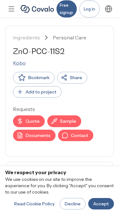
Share (76, 77)
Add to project (41, 92)
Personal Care (69, 37)
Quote (33, 121)
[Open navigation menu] (11, 9)
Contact (79, 135)
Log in (89, 8)
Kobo (19, 63)
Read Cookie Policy (34, 204)
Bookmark (39, 77)
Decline (73, 204)
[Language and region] (108, 8)
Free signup (66, 9)
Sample (68, 121)
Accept (101, 204)
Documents (38, 135)
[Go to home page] (37, 9)
